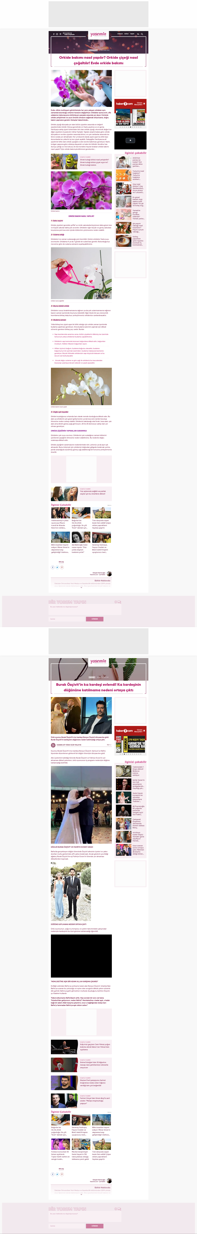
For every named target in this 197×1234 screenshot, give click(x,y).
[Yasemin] (98, 35)
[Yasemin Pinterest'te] (60, 34)
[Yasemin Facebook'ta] (54, 34)
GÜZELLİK (120, 34)
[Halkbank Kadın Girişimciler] (68, 34)
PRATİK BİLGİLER (93, 50)
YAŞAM (132, 34)
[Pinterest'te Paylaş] (62, 567)
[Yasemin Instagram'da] (57, 34)
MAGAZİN (92, 677)
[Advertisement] (81, 469)
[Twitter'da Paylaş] (57, 567)
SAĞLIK (126, 34)
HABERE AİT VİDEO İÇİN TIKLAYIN (83, 745)
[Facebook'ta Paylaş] (52, 567)
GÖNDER (95, 619)
